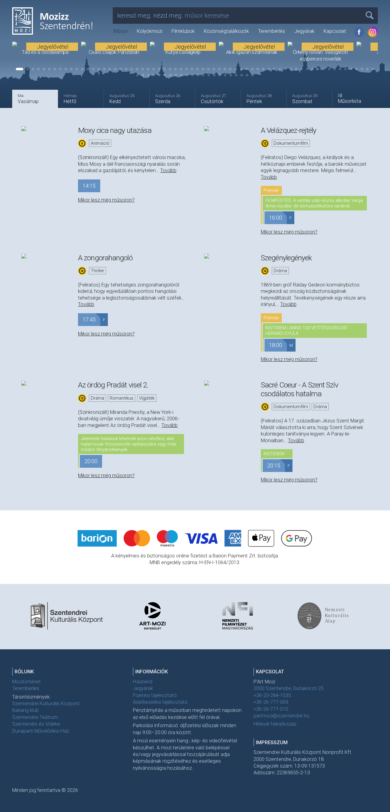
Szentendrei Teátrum (35, 717)
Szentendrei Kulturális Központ (46, 703)
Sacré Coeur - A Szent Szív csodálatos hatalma (299, 389)
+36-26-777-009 (271, 702)
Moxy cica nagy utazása (114, 130)
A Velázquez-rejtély (288, 130)
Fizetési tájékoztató (155, 695)
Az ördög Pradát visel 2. (113, 384)
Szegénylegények (286, 257)
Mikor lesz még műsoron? (106, 200)
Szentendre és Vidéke (36, 724)
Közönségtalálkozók (226, 31)
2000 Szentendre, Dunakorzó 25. (289, 688)
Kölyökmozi (149, 31)
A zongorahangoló (105, 257)
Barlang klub (25, 710)
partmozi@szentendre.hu (281, 716)
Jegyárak (304, 31)
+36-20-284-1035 (272, 695)
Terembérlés (271, 31)
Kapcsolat (335, 31)
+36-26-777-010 (271, 709)
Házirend (142, 682)
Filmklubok (183, 31)
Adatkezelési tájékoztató (160, 702)
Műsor (121, 31)
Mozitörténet (26, 682)
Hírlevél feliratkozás (275, 724)
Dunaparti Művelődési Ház (40, 731)
